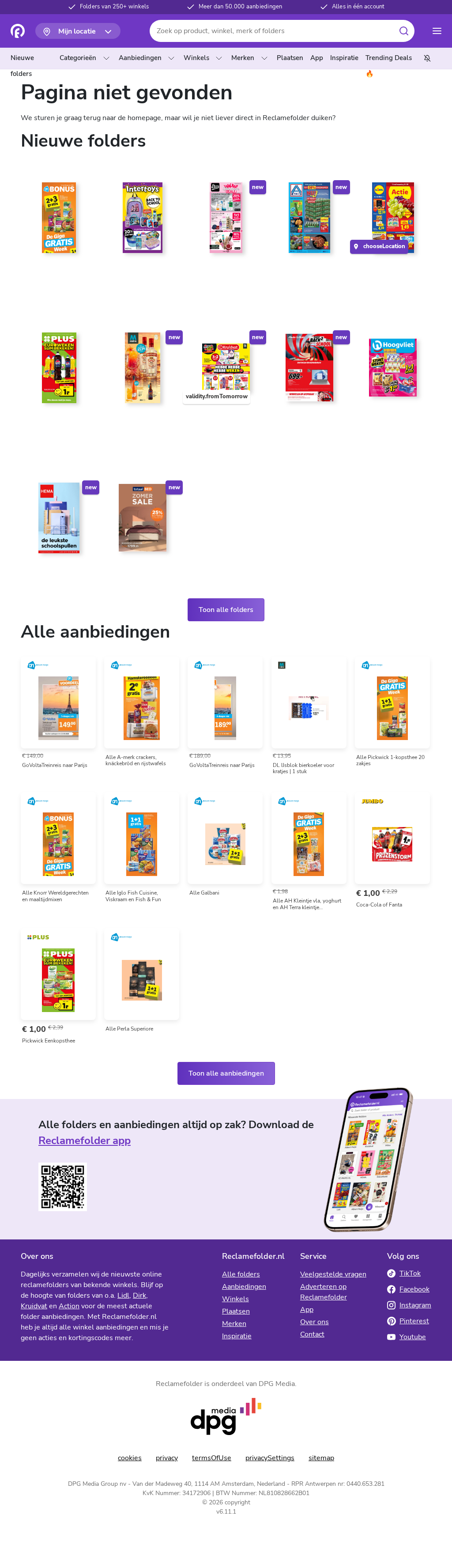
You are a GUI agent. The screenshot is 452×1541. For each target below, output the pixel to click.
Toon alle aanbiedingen (226, 1073)
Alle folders (241, 1274)
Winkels (196, 57)
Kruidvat (34, 1306)
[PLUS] (59, 371)
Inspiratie (237, 1336)
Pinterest (414, 1321)
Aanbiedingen (140, 57)
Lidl (123, 1295)
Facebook (414, 1289)
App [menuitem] (316, 57)
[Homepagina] (18, 31)
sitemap (321, 1458)
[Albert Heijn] (59, 221)
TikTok (410, 1273)
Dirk (139, 1295)
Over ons (314, 1322)
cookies (130, 1458)
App (306, 1309)
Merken (242, 57)
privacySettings (269, 1458)
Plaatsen (236, 1311)
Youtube (412, 1337)
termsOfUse (211, 1458)
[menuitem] (33, 58)
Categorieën (78, 57)
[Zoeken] (404, 31)
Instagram (415, 1305)
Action (69, 1306)
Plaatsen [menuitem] (290, 57)
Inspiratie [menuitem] (344, 57)
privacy (167, 1458)
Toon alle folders (226, 610)
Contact (312, 1334)
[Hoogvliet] (393, 371)
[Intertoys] (142, 221)
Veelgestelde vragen (333, 1274)
